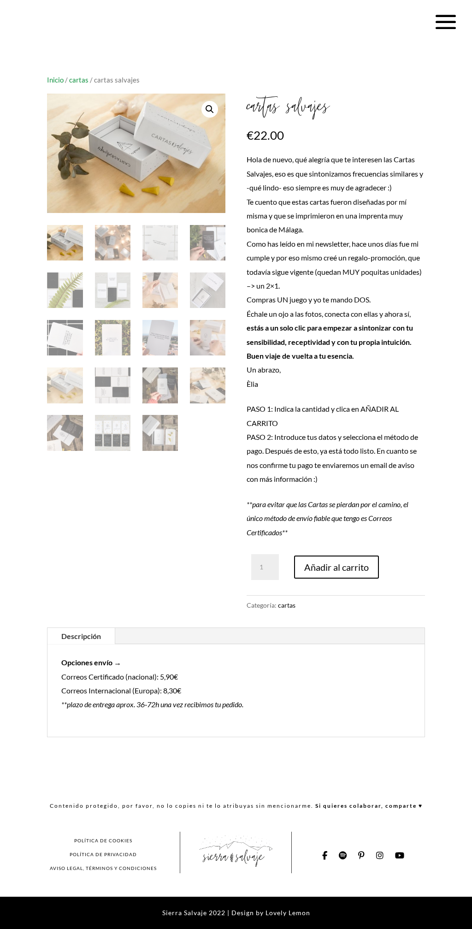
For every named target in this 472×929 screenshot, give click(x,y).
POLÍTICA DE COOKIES (103, 840)
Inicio (55, 80)
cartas (78, 80)
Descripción (81, 636)
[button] (209, 109)
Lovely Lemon (287, 913)
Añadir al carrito (336, 567)
